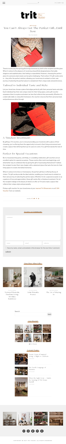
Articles (33, 25)
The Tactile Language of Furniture (37, 368)
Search (17, 311)
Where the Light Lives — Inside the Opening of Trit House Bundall (40, 380)
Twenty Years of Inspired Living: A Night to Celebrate (38, 355)
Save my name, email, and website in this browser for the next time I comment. (33, 248)
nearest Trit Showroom (43, 188)
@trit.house (33, 344)
